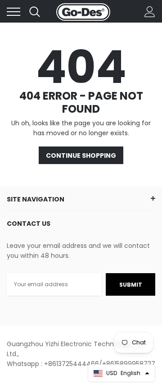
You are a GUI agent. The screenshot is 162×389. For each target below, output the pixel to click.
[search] (34, 11)
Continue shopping (81, 155)
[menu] (13, 11)
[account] (149, 11)
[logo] (83, 11)
